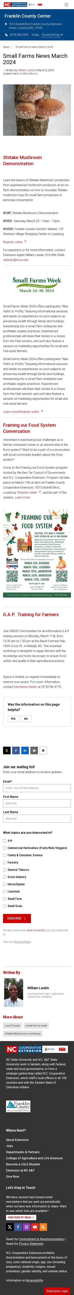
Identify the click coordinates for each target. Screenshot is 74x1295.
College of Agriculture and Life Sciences (34, 1158)
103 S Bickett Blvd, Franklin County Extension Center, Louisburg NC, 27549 (35, 26)
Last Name (10, 812)
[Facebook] (18, 1227)
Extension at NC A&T (20, 1170)
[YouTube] (35, 1227)
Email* (7, 781)
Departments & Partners (23, 1152)
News (6, 46)
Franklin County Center (28, 16)
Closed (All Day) (51, 34)
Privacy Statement (31, 1244)
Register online (13, 242)
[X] (10, 1227)
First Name (10, 797)
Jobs (9, 1146)
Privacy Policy (22, 941)
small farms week (36, 1025)
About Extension (17, 1140)
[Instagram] (26, 1227)
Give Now (12, 1176)
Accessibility (34, 1280)
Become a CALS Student (23, 1164)
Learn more (22, 497)
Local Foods (12, 1025)
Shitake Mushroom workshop (23, 1033)
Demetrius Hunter (25, 687)
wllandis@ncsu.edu (15, 260)
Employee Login (57, 1291)
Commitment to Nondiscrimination (41, 1239)
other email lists (36, 930)
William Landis (26, 70)
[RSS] (43, 1227)
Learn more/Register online (21, 412)
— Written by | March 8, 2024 (28, 70)
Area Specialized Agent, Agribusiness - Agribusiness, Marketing (46, 995)
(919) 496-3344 (19, 34)
